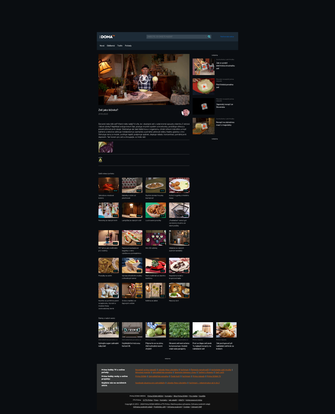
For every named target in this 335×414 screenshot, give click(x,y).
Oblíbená (111, 46)
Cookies (187, 407)
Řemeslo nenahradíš (200, 369)
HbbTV (181, 400)
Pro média (193, 396)
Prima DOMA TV (214, 376)
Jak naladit (173, 400)
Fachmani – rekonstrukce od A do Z (204, 383)
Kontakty (168, 396)
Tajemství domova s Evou (185, 372)
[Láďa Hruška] (184, 112)
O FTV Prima (147, 400)
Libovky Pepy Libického (168, 369)
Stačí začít (219, 372)
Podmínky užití (160, 407)
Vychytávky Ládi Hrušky (221, 369)
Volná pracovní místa (194, 400)
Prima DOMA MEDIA (155, 396)
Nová (102, 46)
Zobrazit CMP (196, 407)
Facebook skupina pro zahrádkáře (150, 383)
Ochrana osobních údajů (142, 407)
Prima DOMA (141, 376)
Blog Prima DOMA (181, 396)
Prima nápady (199, 376)
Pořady (128, 46)
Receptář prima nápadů (145, 369)
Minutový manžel (142, 372)
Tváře (119, 46)
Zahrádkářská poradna (162, 372)
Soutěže (202, 396)
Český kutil (175, 376)
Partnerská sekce (227, 37)
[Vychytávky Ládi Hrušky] (100, 160)
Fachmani (184, 369)
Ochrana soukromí (174, 407)
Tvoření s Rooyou (205, 372)
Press (156, 400)
